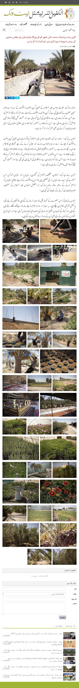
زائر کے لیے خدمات (36, 24)
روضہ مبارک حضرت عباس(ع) (65, 24)
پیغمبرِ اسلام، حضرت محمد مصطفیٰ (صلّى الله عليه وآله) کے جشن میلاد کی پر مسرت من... (33, 651)
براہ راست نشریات (11, 24)
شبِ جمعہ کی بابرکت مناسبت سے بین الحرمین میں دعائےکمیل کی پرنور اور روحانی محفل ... (32, 676)
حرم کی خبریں (48, 24)
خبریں (65, 29)
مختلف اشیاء (23, 24)
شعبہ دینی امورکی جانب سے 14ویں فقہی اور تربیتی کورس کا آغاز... (35, 633)
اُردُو (25, 2)
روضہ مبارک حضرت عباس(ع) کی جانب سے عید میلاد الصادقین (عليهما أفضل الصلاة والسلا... (32, 643)
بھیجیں (62, 617)
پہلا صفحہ (72, 29)
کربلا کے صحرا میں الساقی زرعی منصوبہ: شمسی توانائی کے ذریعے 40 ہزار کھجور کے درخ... (33, 667)
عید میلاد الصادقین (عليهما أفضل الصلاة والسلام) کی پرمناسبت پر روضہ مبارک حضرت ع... (34, 659)
